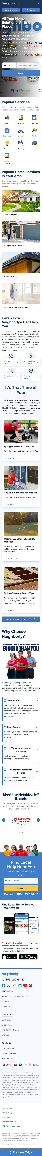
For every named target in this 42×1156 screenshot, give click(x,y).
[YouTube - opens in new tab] (25, 985)
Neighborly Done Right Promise (15, 996)
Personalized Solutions (29, 362)
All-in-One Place (8, 377)
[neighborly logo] (21, 974)
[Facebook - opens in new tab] (3, 985)
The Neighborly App (10, 1030)
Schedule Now (12, 10)
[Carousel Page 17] (19, 832)
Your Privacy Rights (13, 1126)
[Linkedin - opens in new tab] (20, 985)
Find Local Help (21, 888)
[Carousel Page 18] (21, 832)
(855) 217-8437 (27, 894)
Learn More (9, 458)
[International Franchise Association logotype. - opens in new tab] (3, 1065)
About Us (6, 1001)
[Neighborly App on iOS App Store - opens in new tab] (9, 957)
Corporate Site (8, 1048)
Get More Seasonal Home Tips (19, 619)
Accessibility (6, 1117)
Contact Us (6, 1006)
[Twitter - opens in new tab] (9, 985)
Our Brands (6, 1020)
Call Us (32, 10)
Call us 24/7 (23, 1152)
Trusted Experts (7, 362)
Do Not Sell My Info (9, 1122)
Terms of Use (7, 1108)
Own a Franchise (9, 1053)
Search (21, 73)
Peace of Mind (27, 377)
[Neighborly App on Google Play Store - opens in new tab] (28, 957)
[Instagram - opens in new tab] (14, 985)
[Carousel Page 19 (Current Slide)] (22, 832)
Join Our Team (8, 1058)
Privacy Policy (7, 1113)
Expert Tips (7, 1025)
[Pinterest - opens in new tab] (30, 985)
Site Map (5, 1035)
